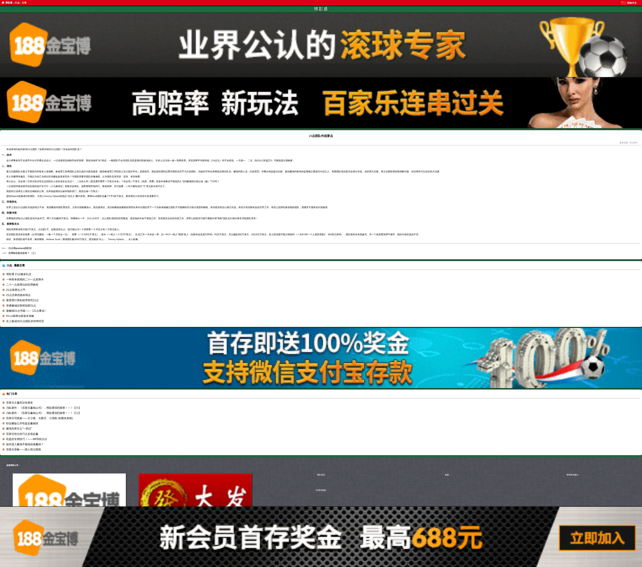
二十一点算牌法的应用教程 (22, 284)
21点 (17, 2)
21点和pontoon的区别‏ (19, 248)
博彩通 (8, 2)
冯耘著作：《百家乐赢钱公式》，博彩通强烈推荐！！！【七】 (43, 413)
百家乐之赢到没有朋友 (19, 402)
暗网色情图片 (573, 475)
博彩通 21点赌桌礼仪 (18, 274)
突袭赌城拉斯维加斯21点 (21, 305)
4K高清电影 (321, 490)
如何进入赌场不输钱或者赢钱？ (25, 444)
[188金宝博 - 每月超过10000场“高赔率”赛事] (321, 76)
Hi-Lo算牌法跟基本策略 (20, 316)
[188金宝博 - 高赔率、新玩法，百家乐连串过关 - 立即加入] (321, 127)
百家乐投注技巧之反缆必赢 (22, 433)
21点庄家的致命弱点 (18, 295)
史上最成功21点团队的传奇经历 (25, 321)
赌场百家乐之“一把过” (19, 428)
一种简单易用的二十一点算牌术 (25, 279)
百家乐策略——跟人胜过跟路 (23, 449)
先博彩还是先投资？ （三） (22, 253)
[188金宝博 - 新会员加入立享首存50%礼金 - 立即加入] (321, 387)
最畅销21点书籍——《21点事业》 (26, 310)
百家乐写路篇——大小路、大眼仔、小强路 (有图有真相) (39, 418)
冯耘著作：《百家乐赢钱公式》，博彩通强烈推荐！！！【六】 (43, 407)
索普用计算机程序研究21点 (22, 300)
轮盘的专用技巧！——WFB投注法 (26, 439)
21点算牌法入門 (15, 289)
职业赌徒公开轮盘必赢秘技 (22, 423)
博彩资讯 (321, 475)
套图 (447, 475)
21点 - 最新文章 (16, 265)
